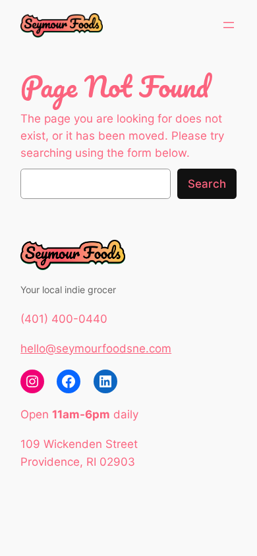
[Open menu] (229, 25)
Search (207, 183)
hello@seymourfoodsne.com (95, 348)
